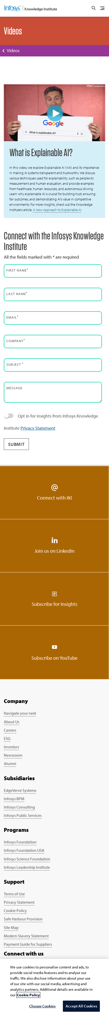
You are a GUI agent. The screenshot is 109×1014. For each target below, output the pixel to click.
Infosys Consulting (19, 807)
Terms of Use (14, 893)
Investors (11, 746)
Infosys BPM (14, 798)
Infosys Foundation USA (24, 850)
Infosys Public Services (23, 815)
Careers (10, 730)
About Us (11, 721)
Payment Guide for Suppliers (28, 944)
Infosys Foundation (20, 841)
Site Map (11, 927)
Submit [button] (16, 444)
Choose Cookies (42, 1006)
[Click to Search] (93, 8)
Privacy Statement (38, 428)
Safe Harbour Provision (23, 918)
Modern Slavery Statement (26, 935)
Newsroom (13, 755)
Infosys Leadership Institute (27, 867)
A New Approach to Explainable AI (57, 209)
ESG (7, 738)
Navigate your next (20, 713)
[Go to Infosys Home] (31, 8)
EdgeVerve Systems (20, 790)
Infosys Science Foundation (27, 858)
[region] (54, 986)
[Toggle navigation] (102, 8)
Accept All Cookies (81, 1006)
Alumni (10, 763)
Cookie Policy (15, 910)
